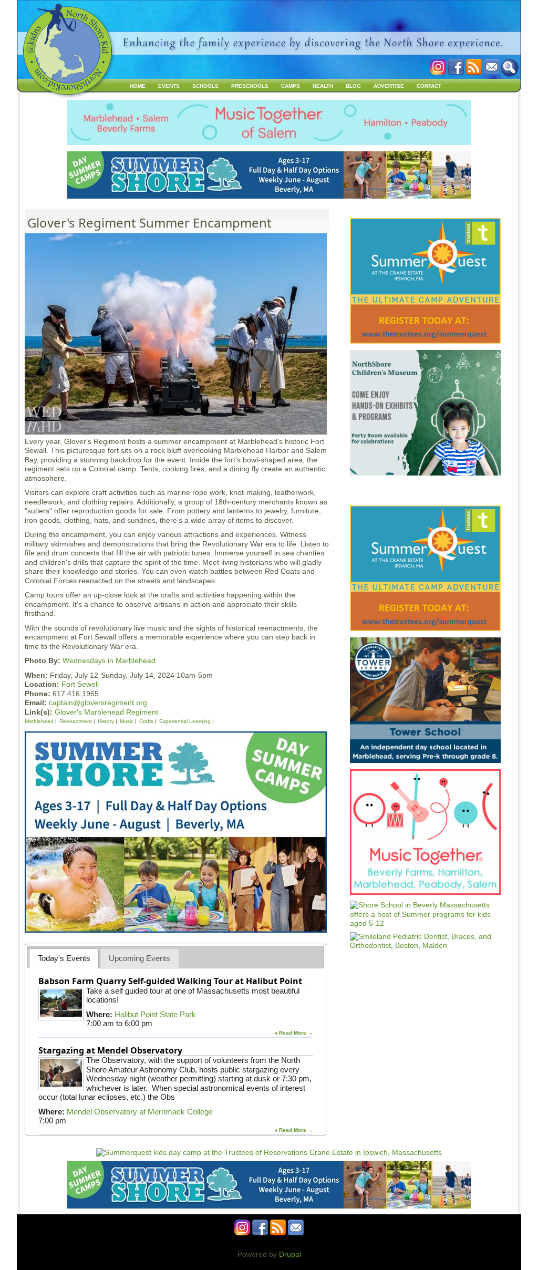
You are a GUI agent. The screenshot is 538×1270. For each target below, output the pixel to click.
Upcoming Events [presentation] (139, 958)
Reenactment (75, 721)
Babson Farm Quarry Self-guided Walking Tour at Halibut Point (170, 981)
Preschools (249, 86)
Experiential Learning (185, 721)
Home (138, 86)
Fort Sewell (80, 684)
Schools (205, 86)
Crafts (146, 721)
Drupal (290, 1254)
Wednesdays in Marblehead (109, 660)
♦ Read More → (294, 1033)
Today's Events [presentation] (64, 958)
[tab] (64, 958)
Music (126, 721)
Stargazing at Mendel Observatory (110, 1050)
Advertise (389, 86)
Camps (290, 86)
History (106, 721)
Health (323, 86)
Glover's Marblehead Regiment (106, 712)
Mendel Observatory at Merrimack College (140, 1111)
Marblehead (39, 721)
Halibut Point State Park (155, 1014)
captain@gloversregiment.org (98, 702)
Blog (353, 86)
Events (169, 86)
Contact (429, 86)
